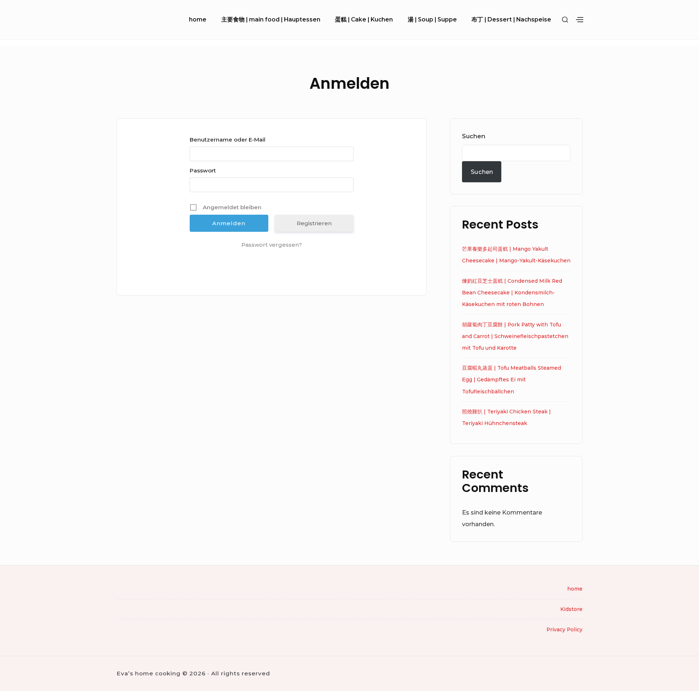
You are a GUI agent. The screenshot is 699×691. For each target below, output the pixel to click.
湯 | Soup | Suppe (432, 19)
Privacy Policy (564, 629)
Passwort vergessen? (271, 244)
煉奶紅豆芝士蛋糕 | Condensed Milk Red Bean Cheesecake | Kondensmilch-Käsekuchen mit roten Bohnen (512, 292)
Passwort (203, 170)
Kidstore (571, 609)
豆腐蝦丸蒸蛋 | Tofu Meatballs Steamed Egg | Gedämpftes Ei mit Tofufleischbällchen (511, 379)
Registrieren (314, 223)
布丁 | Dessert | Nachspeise (511, 19)
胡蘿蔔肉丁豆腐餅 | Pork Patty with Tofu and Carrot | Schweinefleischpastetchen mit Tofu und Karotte (515, 336)
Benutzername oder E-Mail (227, 139)
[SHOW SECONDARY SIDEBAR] (565, 20)
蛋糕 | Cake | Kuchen (364, 19)
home (197, 19)
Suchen (473, 136)
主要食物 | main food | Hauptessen (270, 19)
